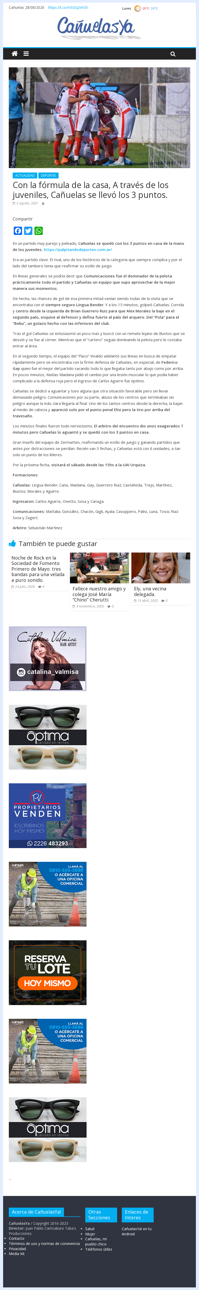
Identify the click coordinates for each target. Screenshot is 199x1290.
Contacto (16, 1238)
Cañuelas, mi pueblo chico (96, 1241)
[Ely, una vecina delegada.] (160, 555)
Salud (89, 1228)
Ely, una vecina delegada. (150, 591)
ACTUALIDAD (25, 175)
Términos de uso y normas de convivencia (44, 1243)
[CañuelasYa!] (99, 19)
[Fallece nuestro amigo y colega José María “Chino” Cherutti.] (99, 555)
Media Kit (17, 1253)
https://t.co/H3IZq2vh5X (68, 7)
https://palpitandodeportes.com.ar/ (78, 249)
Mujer (90, 1233)
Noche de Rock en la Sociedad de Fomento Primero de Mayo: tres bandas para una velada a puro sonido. (38, 569)
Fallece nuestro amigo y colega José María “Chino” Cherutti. (99, 594)
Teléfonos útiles (98, 1249)
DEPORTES (48, 175)
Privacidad (17, 1248)
